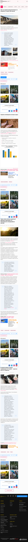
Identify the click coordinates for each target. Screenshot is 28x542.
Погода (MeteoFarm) (22, 502)
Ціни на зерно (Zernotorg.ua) (21, 504)
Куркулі (11, 502)
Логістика (2, 512)
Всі (1, 6)
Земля (15, 6)
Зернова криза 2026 (4, 516)
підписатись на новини (22, 496)
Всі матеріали (3, 335)
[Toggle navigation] (26, 1)
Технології (2, 509)
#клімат (2, 330)
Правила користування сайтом (13, 526)
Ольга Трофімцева (8, 242)
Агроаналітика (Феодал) (22, 506)
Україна (5, 6)
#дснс (6, 72)
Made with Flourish (15, 168)
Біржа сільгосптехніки (22, 509)
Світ (19, 6)
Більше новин (9, 490)
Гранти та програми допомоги (4, 526)
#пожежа (2, 72)
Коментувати (3, 77)
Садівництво (10, 6)
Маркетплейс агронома (22, 510)
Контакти (11, 524)
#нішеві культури (13, 330)
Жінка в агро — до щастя (4, 530)
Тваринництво (3, 506)
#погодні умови (7, 330)
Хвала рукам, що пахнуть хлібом (4, 532)
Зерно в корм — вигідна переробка (4, 522)
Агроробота (21, 507)
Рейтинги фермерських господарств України (4, 520)
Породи (11, 505)
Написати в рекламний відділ (13, 517)
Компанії (11, 504)
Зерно (23, 6)
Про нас (11, 523)
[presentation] (0, 7)
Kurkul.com (14, 133)
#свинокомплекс (10, 72)
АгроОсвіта (2, 527)
